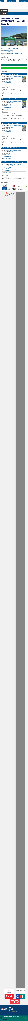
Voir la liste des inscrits (14, 65)
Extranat (23, 1)
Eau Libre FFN (14, 5)
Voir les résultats (14, 68)
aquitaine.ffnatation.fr (16, 53)
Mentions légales (16, 1016)
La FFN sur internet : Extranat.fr (10, 1009)
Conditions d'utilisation (8, 1016)
